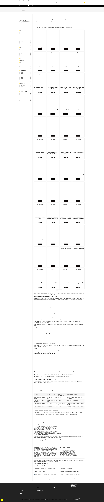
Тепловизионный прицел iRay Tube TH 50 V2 (52, 66)
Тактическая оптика (42, 5)
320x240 (22, 73)
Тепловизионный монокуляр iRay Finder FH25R (78, 239)
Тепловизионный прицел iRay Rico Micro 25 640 (78, 66)
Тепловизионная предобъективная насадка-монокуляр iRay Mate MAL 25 (52, 218)
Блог (69, 0)
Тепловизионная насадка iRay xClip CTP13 (53, 109)
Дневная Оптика (34, 5)
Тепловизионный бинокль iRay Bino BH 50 (65, 88)
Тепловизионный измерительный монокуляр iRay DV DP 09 (65, 131)
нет (21, 94)
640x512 (22, 77)
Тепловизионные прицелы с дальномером (60, 27)
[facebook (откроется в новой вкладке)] (77, 489)
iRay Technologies (23, 42)
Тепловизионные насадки (69, 27)
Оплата (75, 0)
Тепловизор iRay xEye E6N (65, 282)
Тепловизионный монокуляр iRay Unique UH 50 (40, 218)
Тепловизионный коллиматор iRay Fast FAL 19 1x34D (78, 88)
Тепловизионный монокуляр (37, 27)
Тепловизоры (22, 5)
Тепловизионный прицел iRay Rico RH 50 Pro (39, 66)
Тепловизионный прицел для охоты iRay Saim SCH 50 (40, 109)
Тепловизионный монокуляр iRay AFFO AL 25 (52, 174)
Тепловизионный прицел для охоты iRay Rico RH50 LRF (78, 44)
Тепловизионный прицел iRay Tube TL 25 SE (65, 109)
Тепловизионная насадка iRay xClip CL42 (53, 261)
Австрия (22, 49)
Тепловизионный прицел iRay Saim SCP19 (78, 283)
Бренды (83, 5)
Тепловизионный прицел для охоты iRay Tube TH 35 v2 (52, 131)
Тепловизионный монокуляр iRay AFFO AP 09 (65, 196)
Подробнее (78, 92)
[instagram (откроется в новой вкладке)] (74, 489)
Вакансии (72, 0)
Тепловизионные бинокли (44, 27)
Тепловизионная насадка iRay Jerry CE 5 (40, 239)
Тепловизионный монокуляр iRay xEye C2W (78, 153)
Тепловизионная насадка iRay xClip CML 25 (78, 131)
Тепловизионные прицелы (51, 27)
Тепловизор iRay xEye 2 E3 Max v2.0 (65, 239)
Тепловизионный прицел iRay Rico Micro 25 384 (53, 88)
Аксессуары (49, 5)
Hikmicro (22, 41)
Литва (21, 54)
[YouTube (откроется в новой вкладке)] (73, 489)
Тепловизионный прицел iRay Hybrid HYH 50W (65, 66)
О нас (66, 0)
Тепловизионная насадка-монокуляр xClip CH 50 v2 (40, 196)
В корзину (39, 70)
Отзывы (21, 493)
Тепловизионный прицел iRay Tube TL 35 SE (78, 109)
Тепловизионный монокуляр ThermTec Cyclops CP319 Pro (52, 239)
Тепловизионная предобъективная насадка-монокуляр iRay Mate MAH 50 (78, 218)
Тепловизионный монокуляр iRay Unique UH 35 (78, 196)
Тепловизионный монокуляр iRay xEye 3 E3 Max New (78, 174)
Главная (20, 8)
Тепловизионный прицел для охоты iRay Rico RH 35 (65, 174)
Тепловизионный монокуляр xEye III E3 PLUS (52, 196)
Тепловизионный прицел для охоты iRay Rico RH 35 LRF (52, 44)
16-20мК (22, 86)
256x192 (22, 72)
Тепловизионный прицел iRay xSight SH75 (65, 261)
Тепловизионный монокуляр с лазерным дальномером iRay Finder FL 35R (52, 153)
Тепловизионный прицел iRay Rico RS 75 (39, 88)
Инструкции (80, 0)
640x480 (22, 78)
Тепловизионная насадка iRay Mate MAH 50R (40, 44)
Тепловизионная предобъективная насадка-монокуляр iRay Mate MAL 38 (65, 218)
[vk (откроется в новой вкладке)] (75, 489)
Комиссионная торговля (39, 490)
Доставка (77, 0)
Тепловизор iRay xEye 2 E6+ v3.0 (52, 282)
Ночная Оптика (28, 5)
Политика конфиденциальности (76, 499)
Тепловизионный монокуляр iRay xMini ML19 (39, 261)
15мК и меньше (22, 85)
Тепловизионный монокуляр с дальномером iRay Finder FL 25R (40, 174)
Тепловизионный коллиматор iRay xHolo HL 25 (66, 153)
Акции (68, 0)
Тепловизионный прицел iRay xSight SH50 (78, 261)
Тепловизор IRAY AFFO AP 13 (40, 152)
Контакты (83, 0)
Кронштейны (22, 22)
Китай (21, 53)
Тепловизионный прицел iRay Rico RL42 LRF (66, 44)
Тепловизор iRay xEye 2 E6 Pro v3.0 (40, 282)
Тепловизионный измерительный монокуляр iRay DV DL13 (40, 131)
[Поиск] (57, 3)
